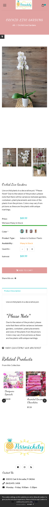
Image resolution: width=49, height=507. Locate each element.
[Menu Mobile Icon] (4, 5)
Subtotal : (6, 256)
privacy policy (21, 504)
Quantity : (6, 249)
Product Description (12, 291)
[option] (24, 77)
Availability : (7, 243)
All (14, 25)
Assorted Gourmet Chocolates (35, 401)
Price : (5, 218)
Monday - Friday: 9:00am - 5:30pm (21, 487)
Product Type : (8, 238)
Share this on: (8, 278)
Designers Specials (9, 393)
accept (30, 504)
